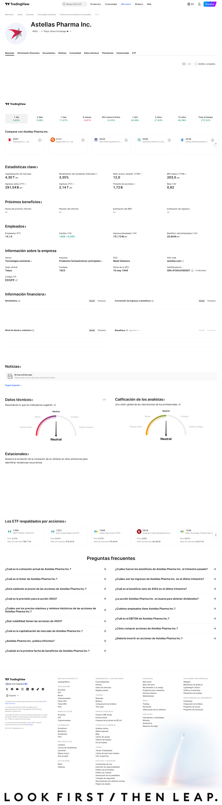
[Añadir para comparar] (40, 140)
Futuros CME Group (104, 715)
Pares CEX (62, 701)
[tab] (92, 301)
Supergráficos (64, 682)
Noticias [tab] (62, 53)
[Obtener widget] (189, 64)
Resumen (99, 698)
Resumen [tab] (9, 53)
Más (149, 4)
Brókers (139, 4)
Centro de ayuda (103, 737)
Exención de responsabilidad (108, 767)
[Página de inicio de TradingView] (17, 4)
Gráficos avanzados (191, 690)
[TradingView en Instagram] (22, 689)
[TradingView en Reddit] (43, 689)
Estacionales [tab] (123, 53)
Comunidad (111, 4)
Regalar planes (102, 690)
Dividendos (62, 734)
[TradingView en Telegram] (32, 689)
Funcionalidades (102, 682)
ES (192, 4)
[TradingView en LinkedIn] (27, 689)
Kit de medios (101, 742)
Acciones (61, 690)
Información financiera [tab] (28, 53)
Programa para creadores (153, 690)
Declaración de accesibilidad (108, 775)
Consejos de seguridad (105, 778)
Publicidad (187, 701)
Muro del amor (149, 684)
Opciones (62, 750)
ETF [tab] (134, 53)
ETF (59, 692)
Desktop (61, 767)
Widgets (186, 682)
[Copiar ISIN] (192, 270)
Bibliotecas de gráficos (193, 684)
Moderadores (148, 696)
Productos (95, 4)
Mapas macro (63, 753)
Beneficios (62, 731)
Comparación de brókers (106, 704)
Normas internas (149, 693)
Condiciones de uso (104, 764)
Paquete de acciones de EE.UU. (109, 720)
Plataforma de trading (192, 693)
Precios (99, 684)
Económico (62, 728)
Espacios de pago (150, 726)
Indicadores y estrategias (153, 717)
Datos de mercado (103, 687)
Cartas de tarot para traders (107, 753)
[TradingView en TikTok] (38, 689)
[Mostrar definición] (33, 174)
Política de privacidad (105, 770)
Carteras (61, 745)
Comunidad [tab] (75, 53)
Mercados (126, 4)
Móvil (60, 764)
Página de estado (103, 784)
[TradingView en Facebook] (12, 689)
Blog (97, 734)
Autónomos (147, 723)
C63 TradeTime (102, 756)
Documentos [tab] (49, 53)
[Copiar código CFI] (16, 280)
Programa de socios (191, 707)
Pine (59, 707)
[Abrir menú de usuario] (199, 4)
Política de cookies (103, 772)
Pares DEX (62, 704)
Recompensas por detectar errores (110, 781)
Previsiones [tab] (107, 53)
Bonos (60, 695)
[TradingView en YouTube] (17, 689)
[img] (67, 31)
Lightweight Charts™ (192, 687)
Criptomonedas (64, 698)
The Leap (100, 707)
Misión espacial (102, 731)
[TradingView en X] (7, 689)
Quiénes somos (102, 728)
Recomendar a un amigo (153, 687)
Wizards (146, 720)
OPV (60, 737)
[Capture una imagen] (184, 64)
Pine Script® (63, 756)
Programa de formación (193, 709)
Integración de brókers (193, 704)
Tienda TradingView (104, 750)
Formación (147, 707)
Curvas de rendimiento (67, 747)
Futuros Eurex (101, 717)
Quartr (30, 725)
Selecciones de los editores (154, 709)
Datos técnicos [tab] (91, 53)
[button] (103, 4)
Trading (146, 704)
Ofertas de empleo (103, 740)
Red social (147, 682)
